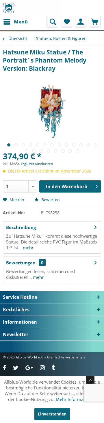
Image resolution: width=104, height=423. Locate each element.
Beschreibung (21, 227)
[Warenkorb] (95, 22)
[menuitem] (15, 22)
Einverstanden (52, 414)
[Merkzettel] (66, 22)
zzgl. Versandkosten (37, 163)
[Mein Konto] (80, 22)
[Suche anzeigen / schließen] (52, 22)
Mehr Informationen (76, 399)
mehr (28, 247)
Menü (21, 21)
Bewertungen (21, 262)
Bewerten (50, 199)
